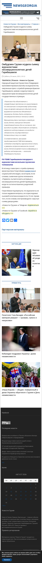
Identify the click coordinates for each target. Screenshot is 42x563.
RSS (3, 462)
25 (11, 499)
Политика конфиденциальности (31, 549)
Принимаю (7, 560)
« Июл (4, 505)
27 (21, 499)
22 (31, 495)
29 (31, 499)
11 (11, 491)
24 (6, 499)
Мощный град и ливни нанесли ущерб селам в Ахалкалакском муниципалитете (16, 442)
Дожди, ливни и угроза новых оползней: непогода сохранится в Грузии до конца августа (17, 452)
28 (26, 499)
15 (31, 491)
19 (16, 495)
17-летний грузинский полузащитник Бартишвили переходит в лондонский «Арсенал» (17, 447)
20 (21, 495)
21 (26, 495)
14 (26, 491)
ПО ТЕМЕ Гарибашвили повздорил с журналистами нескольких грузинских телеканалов (18, 162)
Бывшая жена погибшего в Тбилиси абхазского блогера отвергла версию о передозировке (19, 436)
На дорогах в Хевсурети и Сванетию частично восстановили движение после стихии (21, 458)
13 (21, 491)
